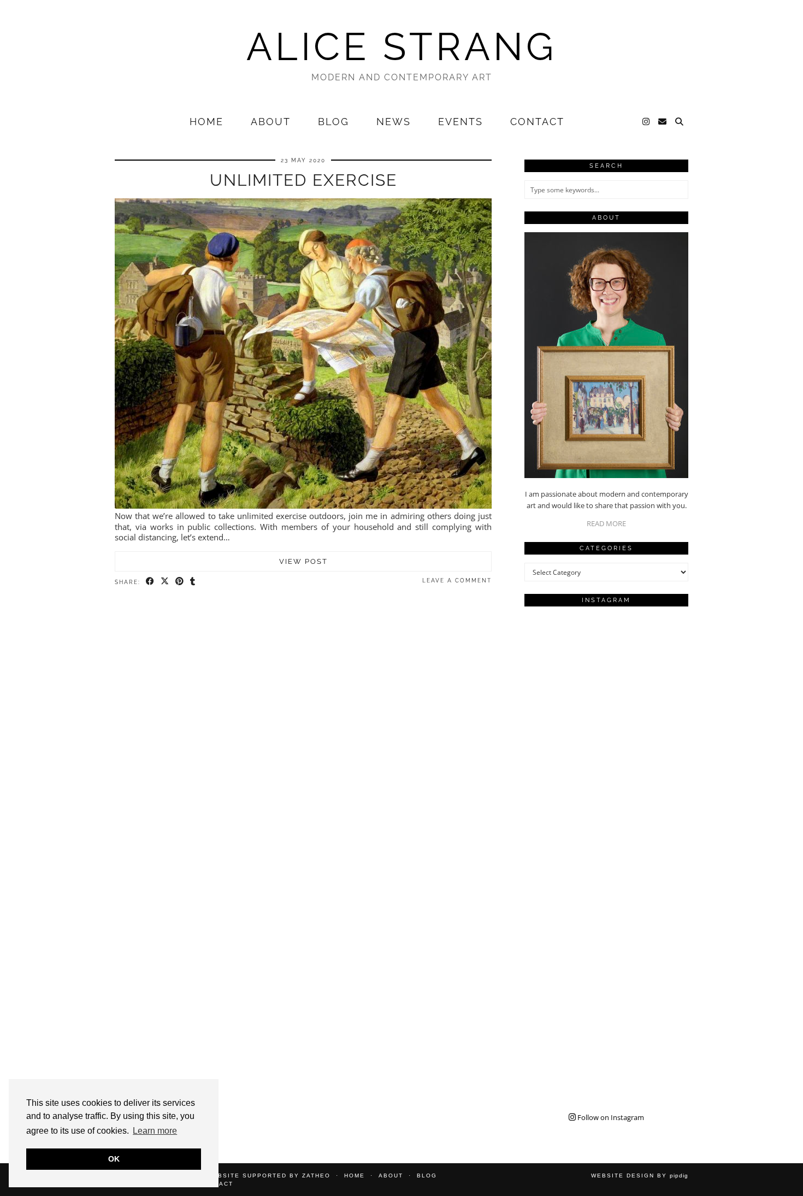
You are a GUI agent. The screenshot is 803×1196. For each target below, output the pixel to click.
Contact (537, 121)
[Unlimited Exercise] (303, 505)
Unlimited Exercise (303, 180)
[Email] (663, 121)
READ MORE (606, 523)
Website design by (639, 1176)
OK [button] (114, 1158)
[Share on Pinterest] (180, 581)
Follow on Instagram (610, 1117)
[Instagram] (646, 121)
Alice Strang (401, 46)
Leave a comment (457, 581)
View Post (303, 561)
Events (460, 121)
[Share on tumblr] (193, 581)
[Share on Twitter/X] (165, 581)
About (271, 121)
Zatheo (316, 1176)
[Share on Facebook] (150, 581)
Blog (333, 121)
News (393, 121)
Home (206, 121)
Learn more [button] (155, 1130)
